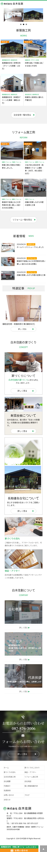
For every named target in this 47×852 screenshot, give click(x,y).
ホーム (6, 767)
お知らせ (7, 800)
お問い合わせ (9, 795)
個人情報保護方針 (31, 786)
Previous (3, 14)
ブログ (27, 795)
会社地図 (27, 781)
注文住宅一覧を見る (22, 115)
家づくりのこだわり (32, 767)
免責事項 (7, 790)
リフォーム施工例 (31, 777)
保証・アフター (30, 772)
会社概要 (7, 781)
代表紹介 (7, 786)
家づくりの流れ (10, 772)
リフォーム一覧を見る (22, 220)
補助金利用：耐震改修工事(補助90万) (18, 324)
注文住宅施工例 (10, 777)
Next (44, 14)
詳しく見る (22, 329)
